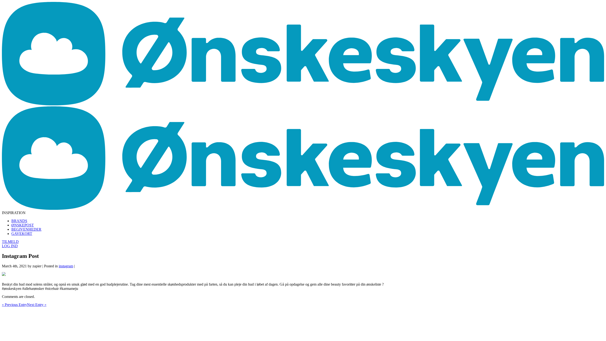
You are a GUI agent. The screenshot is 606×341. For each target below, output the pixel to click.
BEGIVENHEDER (26, 229)
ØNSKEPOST (22, 225)
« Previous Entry (14, 305)
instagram (66, 266)
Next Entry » (36, 305)
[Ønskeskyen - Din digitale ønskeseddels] (303, 104)
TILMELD (10, 242)
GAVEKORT (21, 234)
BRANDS (19, 221)
